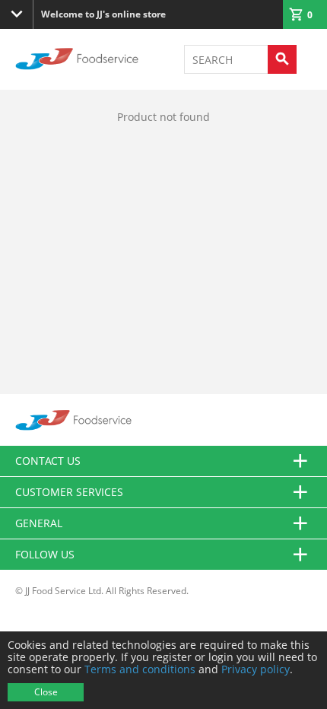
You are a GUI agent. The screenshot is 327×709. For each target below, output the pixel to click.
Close (46, 691)
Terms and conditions (139, 669)
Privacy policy (255, 669)
